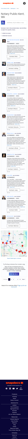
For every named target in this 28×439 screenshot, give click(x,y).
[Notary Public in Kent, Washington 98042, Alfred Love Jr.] (4, 134)
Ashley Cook (10, 62)
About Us (14, 435)
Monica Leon (10, 216)
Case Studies (14, 421)
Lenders (14, 405)
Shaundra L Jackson (12, 94)
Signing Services (14, 408)
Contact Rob (13, 56)
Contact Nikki (13, 210)
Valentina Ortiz (10, 154)
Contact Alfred (13, 148)
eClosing (14, 396)
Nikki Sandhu (10, 196)
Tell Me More (14, 274)
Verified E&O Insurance (7, 35)
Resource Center (14, 428)
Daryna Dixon (10, 115)
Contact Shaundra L (14, 109)
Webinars (14, 423)
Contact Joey (13, 190)
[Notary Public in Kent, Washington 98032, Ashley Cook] (4, 63)
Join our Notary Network (14, 414)
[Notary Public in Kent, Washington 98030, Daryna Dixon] (4, 116)
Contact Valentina (14, 169)
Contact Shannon (13, 88)
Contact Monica (13, 226)
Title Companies (14, 407)
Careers (15, 437)
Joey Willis (9, 175)
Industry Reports (14, 419)
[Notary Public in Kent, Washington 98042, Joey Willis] (4, 176)
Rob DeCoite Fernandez (13, 40)
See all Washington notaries (14, 258)
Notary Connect (14, 400)
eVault (14, 398)
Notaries (14, 412)
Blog (14, 424)
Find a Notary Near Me (14, 430)
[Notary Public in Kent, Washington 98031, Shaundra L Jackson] (4, 95)
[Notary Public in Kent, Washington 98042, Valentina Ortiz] (4, 155)
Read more (12, 53)
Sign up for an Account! (19, 286)
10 (20, 279)
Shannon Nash (11, 73)
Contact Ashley (13, 68)
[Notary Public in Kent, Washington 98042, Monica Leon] (4, 217)
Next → (23, 279)
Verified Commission (6, 33)
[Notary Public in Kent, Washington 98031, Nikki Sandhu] (4, 197)
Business (14, 410)
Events (14, 426)
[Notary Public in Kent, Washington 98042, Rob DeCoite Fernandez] (4, 41)
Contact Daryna (13, 127)
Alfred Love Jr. (10, 133)
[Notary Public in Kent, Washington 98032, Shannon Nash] (4, 74)
